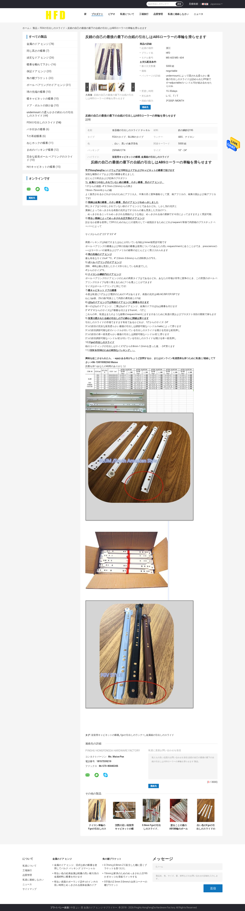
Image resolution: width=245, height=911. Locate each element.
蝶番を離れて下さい (39, 64)
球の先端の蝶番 (36, 91)
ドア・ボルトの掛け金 (40, 105)
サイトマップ (29, 889)
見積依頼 (193, 4)
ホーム (26, 28)
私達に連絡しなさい (178, 14)
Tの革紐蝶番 (34, 136)
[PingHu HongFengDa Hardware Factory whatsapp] (40, 189)
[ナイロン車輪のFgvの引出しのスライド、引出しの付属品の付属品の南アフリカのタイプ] (97, 810)
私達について (127, 14)
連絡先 (145, 107)
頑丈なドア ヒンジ (38, 57)
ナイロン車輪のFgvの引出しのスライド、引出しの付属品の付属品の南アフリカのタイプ (97, 827)
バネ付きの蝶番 (36, 129)
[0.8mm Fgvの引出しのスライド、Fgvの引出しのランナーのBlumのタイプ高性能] (151, 810)
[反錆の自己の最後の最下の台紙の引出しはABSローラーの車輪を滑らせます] (108, 62)
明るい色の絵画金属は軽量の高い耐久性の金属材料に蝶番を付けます (76, 875)
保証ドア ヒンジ (36, 71)
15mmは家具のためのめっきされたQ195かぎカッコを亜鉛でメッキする (126, 875)
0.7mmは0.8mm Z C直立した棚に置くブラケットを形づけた (125, 867)
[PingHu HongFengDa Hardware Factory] (55, 15)
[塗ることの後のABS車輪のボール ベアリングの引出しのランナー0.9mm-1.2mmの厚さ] (178, 810)
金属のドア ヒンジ (38, 44)
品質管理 (158, 14)
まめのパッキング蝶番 (40, 149)
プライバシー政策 (59, 907)
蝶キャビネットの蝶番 (40, 98)
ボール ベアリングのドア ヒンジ (46, 85)
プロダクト (97, 14)
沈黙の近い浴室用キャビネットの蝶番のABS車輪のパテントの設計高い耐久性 (124, 827)
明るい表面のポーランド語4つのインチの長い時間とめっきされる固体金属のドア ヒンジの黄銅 (76, 883)
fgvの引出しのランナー (132, 735)
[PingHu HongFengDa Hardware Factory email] (31, 189)
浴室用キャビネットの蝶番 (105, 735)
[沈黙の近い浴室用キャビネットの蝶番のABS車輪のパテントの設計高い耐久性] (124, 810)
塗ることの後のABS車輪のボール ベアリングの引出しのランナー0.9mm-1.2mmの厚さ (178, 827)
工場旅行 (143, 14)
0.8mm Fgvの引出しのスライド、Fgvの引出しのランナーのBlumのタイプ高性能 (151, 827)
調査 (179, 4)
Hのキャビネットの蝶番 (41, 166)
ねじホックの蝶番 (37, 143)
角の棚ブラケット (37, 78)
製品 (35, 28)
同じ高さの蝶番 (36, 50)
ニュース (198, 14)
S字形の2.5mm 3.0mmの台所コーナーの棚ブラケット (125, 883)
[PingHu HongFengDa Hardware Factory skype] (48, 189)
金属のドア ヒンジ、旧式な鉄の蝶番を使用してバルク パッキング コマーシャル (75, 867)
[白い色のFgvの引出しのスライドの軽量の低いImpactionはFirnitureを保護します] (206, 810)
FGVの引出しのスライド (52, 28)
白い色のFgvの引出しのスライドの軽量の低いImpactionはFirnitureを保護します (205, 827)
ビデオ (111, 14)
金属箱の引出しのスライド (160, 735)
